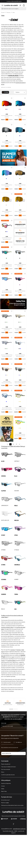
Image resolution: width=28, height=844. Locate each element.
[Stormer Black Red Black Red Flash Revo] (6, 103)
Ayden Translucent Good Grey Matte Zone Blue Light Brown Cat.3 (20, 382)
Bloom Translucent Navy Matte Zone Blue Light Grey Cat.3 (7, 408)
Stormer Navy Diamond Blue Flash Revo (20, 116)
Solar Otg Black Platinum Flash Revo (6, 142)
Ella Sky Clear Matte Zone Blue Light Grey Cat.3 (20, 355)
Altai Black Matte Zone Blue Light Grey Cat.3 (7, 329)
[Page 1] (11, 709)
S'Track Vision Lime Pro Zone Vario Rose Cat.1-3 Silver (20, 408)
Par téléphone (19, 742)
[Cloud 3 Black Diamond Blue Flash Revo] (20, 129)
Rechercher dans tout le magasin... (11, 8)
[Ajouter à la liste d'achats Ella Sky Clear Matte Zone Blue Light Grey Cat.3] (25, 337)
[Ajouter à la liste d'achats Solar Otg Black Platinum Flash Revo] (11, 124)
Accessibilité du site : (13, 828)
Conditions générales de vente (8, 774)
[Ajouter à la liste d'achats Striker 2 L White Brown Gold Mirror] (25, 194)
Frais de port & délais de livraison (8, 766)
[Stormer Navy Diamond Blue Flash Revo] (20, 103)
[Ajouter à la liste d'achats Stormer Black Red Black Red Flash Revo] (11, 98)
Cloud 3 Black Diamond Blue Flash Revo (20, 142)
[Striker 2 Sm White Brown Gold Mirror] (6, 198)
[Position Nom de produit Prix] (20, 92)
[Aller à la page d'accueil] (11, 5)
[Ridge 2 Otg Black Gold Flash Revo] (20, 172)
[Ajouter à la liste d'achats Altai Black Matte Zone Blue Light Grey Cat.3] (11, 311)
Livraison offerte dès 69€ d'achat (14, 1)
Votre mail (3, 723)
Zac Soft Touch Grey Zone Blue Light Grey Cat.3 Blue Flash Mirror (7, 291)
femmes (19, 649)
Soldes (2, 788)
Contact (3, 786)
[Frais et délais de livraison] (20, 222)
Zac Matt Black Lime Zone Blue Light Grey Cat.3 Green (7, 265)
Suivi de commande (5, 769)
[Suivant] (25, 1)
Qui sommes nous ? (5, 800)
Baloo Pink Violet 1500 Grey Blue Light (20, 291)
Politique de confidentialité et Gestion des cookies (12, 805)
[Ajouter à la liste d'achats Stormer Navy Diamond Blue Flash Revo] (25, 98)
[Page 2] (16, 709)
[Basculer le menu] (2, 5)
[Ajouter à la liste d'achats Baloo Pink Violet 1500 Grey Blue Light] (25, 273)
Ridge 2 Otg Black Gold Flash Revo (20, 185)
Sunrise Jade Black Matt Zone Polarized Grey (20, 265)
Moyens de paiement (5, 764)
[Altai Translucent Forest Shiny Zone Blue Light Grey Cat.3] (20, 316)
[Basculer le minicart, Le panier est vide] (24, 5)
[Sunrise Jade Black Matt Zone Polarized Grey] (20, 252)
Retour (2, 772)
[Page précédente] (7, 444)
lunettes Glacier (11, 660)
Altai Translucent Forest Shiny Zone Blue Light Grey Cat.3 (20, 329)
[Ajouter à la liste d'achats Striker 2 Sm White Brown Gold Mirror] (11, 194)
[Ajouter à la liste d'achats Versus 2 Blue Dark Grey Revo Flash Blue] (11, 167)
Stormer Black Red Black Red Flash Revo (6, 116)
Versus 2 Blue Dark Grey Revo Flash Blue (6, 185)
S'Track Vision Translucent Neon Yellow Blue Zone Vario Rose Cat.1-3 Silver (20, 435)
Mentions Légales (5, 802)
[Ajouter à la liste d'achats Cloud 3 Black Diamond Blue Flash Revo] (25, 124)
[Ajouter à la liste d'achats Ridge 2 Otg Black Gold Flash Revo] (25, 167)
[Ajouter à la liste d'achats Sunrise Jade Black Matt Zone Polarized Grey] (25, 247)
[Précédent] (2, 1)
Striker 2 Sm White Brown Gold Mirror (7, 212)
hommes (12, 649)
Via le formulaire (7, 742)
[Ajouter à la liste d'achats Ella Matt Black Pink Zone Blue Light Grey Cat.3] (11, 220)
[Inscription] (24, 726)
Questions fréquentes (6, 783)
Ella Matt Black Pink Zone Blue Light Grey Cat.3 (6, 238)
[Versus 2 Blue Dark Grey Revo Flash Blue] (6, 172)
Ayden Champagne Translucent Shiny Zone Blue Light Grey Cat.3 (6, 382)
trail (13, 657)
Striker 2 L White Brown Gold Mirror (20, 212)
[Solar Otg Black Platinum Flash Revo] (6, 129)
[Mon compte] (20, 5)
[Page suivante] (19, 444)
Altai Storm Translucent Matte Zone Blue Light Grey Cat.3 (6, 355)
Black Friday (4, 791)
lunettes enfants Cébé (7, 627)
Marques (8, 12)
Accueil (3, 12)
